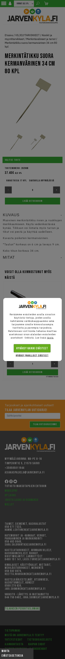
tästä (50, 337)
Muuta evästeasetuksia (12, 653)
